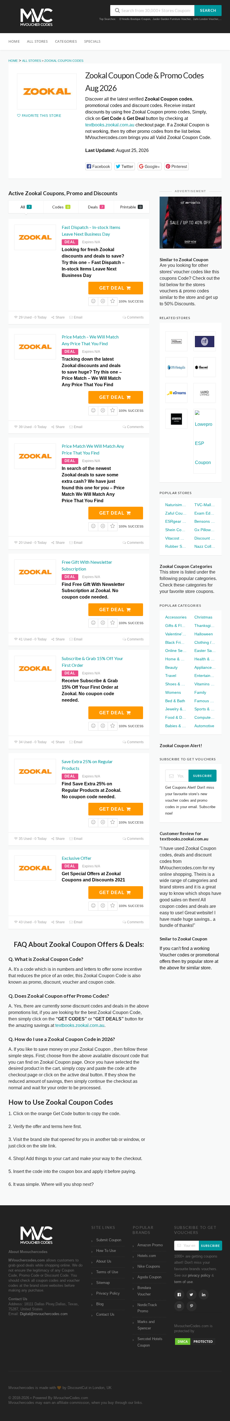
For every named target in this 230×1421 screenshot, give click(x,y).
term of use (183, 1282)
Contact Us (105, 1315)
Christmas (203, 617)
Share (60, 317)
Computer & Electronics (205, 717)
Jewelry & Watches (176, 709)
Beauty (171, 667)
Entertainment (205, 675)
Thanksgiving (205, 625)
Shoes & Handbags (176, 684)
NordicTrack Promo (147, 1308)
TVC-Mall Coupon (205, 505)
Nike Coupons (148, 1266)
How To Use (106, 1251)
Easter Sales (205, 650)
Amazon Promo (150, 1245)
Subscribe (202, 775)
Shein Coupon (176, 530)
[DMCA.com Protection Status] (195, 1341)
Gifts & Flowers (176, 625)
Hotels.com (146, 1256)
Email (77, 317)
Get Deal (112, 288)
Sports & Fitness (205, 709)
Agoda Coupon (149, 1277)
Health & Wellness (205, 659)
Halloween (203, 634)
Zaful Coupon (176, 513)
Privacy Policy (108, 1293)
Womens (173, 692)
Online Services (176, 650)
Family (200, 692)
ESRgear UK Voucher (176, 521)
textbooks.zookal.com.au (109, 124)
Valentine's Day (176, 634)
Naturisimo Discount (176, 505)
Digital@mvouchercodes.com (44, 1314)
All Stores (37, 41)
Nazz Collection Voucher (205, 546)
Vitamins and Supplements (205, 684)
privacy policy (199, 1275)
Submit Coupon (108, 1240)
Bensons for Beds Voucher (205, 521)
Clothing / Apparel (205, 642)
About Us (103, 1261)
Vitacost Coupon (176, 538)
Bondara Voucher (144, 1291)
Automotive (204, 726)
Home (14, 41)
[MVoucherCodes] (36, 17)
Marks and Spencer (146, 1325)
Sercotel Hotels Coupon (149, 1342)
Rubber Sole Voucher (176, 546)
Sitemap (103, 1283)
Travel (170, 675)
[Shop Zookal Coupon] (47, 91)
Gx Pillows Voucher (205, 530)
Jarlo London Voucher (205, 19)
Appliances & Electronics (205, 667)
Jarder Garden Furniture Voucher (172, 19)
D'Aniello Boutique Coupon (134, 19)
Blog (100, 1304)
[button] (98, 166)
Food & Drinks (176, 717)
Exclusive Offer (76, 858)
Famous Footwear (205, 701)
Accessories (176, 617)
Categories (66, 41)
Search (208, 10)
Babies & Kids (176, 726)
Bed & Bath (175, 701)
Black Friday (176, 642)
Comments (135, 317)
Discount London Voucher (205, 538)
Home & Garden (176, 659)
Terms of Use (107, 1272)
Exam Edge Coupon (205, 513)
